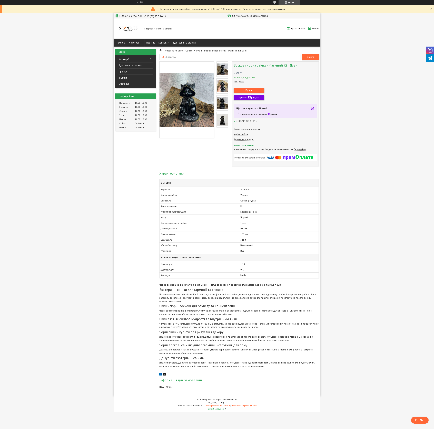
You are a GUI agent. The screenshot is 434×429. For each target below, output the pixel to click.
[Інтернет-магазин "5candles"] (128, 29)
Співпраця (124, 83)
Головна (121, 42)
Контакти (164, 42)
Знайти (310, 57)
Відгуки (123, 77)
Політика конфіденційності (244, 405)
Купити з (243, 97)
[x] (164, 374)
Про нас (150, 42)
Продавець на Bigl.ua (217, 402)
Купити (248, 90)
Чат (422, 420)
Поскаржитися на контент (217, 405)
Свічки (188, 50)
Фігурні (198, 50)
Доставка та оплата (184, 42)
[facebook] (160, 374)
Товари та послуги (173, 50)
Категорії (134, 42)
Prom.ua (233, 399)
